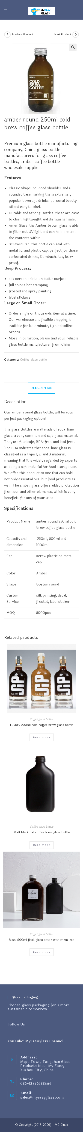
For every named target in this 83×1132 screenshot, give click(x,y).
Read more (41, 737)
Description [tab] (41, 388)
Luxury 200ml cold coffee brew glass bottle (41, 724)
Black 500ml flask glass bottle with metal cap (41, 939)
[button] (73, 47)
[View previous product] (7, 34)
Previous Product (22, 34)
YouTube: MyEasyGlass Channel (35, 1041)
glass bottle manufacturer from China (39, 344)
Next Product (62, 34)
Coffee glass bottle (33, 359)
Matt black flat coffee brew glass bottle (41, 832)
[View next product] (75, 34)
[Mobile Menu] (5, 10)
